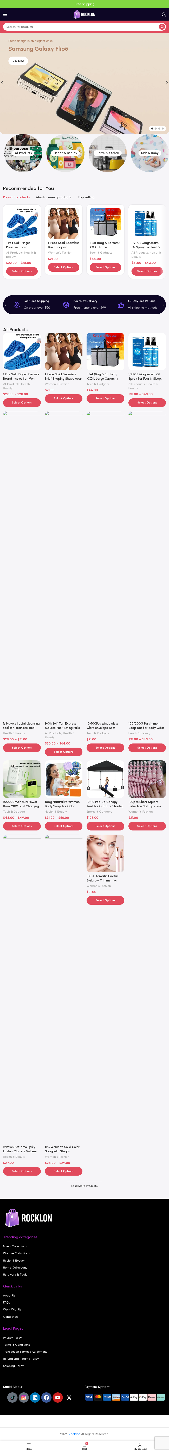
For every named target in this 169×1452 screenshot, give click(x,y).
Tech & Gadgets (101, 252)
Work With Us (12, 1309)
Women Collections (16, 1253)
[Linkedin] (35, 1397)
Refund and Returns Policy (21, 1358)
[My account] (164, 14)
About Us (9, 1295)
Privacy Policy (12, 1338)
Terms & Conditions (16, 1344)
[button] (5, 305)
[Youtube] (58, 1397)
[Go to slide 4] (163, 129)
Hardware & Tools (15, 1274)
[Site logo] (84, 14)
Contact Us (10, 1317)
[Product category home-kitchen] (108, 153)
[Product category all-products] (23, 153)
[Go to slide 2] (156, 129)
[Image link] (29, 1218)
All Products (14, 252)
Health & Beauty (14, 733)
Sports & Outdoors (99, 811)
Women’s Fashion (60, 252)
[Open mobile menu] (5, 14)
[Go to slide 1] (152, 129)
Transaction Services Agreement (25, 1351)
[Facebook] (46, 1397)
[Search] (162, 27)
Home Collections (15, 1267)
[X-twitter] (69, 1397)
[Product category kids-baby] (150, 153)
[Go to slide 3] (159, 129)
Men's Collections (15, 1246)
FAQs (6, 1302)
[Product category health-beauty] (65, 153)
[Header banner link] (84, 4)
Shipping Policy (13, 1366)
